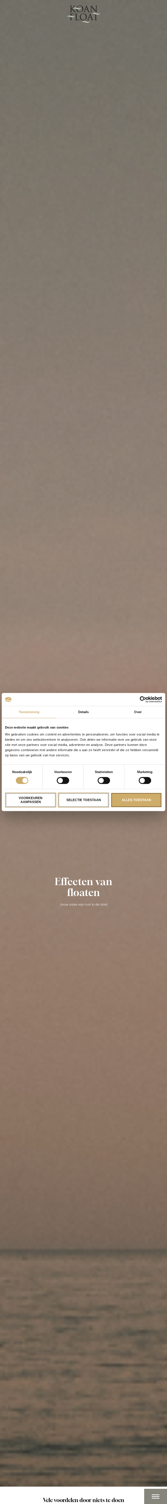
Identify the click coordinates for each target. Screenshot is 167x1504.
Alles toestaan (136, 800)
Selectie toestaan (83, 800)
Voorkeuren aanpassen (30, 800)
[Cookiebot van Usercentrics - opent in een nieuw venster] (143, 699)
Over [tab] (138, 712)
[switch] (63, 780)
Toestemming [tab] (29, 712)
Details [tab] (83, 712)
